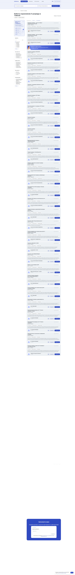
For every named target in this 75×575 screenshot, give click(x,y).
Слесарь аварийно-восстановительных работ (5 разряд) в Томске (36, 288)
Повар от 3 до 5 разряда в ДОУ (33, 264)
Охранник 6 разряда (31, 117)
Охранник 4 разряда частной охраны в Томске (36, 73)
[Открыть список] (36, 5)
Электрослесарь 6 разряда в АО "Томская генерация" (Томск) (35, 310)
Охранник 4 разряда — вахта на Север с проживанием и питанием (35, 23)
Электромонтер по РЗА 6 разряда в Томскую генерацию (36, 187)
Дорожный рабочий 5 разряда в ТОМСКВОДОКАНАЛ (33, 141)
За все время (38, 20)
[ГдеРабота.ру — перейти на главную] (16, 1)
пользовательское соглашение (46, 535)
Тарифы (43, 1)
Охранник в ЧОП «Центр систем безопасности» (36, 198)
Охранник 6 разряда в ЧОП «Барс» (34, 95)
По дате (33, 20)
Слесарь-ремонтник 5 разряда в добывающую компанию (36, 175)
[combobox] (26, 6)
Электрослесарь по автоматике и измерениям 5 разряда (36, 334)
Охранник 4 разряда (31, 128)
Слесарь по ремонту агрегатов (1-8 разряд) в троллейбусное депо (36, 346)
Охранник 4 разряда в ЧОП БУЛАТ (34, 51)
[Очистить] (35, 5)
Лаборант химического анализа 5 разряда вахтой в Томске (35, 163)
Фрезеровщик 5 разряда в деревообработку (36, 299)
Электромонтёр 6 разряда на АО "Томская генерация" (35, 322)
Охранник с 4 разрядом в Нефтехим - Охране (36, 84)
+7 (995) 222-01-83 (34, 48)
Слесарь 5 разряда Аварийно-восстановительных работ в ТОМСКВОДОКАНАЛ (33, 276)
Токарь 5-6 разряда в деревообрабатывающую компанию (36, 210)
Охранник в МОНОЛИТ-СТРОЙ (33, 243)
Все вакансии (31, 1)
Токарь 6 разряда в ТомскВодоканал (34, 152)
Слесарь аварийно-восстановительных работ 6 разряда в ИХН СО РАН (36, 232)
